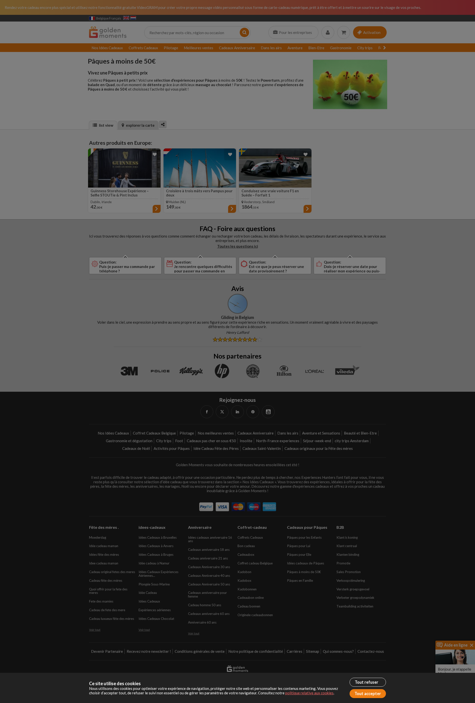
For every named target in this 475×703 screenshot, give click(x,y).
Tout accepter (368, 693)
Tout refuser (366, 682)
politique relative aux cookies (309, 693)
